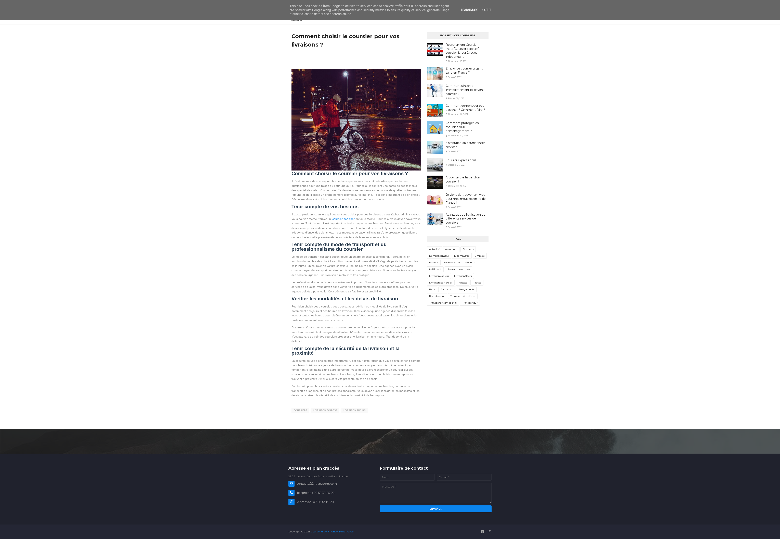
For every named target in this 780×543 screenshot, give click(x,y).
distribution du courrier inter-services (466, 145)
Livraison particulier (440, 282)
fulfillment (435, 269)
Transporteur (470, 302)
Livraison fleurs (354, 410)
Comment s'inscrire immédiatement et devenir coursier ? (465, 90)
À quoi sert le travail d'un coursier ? (463, 179)
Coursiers (300, 410)
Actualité (434, 249)
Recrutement (437, 296)
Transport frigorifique (462, 296)
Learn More (469, 10)
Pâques (477, 282)
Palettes (462, 282)
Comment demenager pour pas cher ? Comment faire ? (465, 108)
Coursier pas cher (343, 218)
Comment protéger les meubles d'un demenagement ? (462, 127)
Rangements (466, 289)
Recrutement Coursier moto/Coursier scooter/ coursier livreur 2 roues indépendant (462, 51)
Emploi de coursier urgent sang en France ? (464, 70)
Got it (486, 10)
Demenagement (439, 255)
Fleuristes (470, 262)
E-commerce (461, 255)
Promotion (447, 289)
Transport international (443, 302)
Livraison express (325, 410)
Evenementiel (452, 262)
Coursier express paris (461, 160)
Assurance (451, 249)
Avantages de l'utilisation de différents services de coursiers (465, 218)
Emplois (479, 255)
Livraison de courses (458, 269)
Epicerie (433, 262)
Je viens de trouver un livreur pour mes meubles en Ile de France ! (466, 198)
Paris (432, 289)
